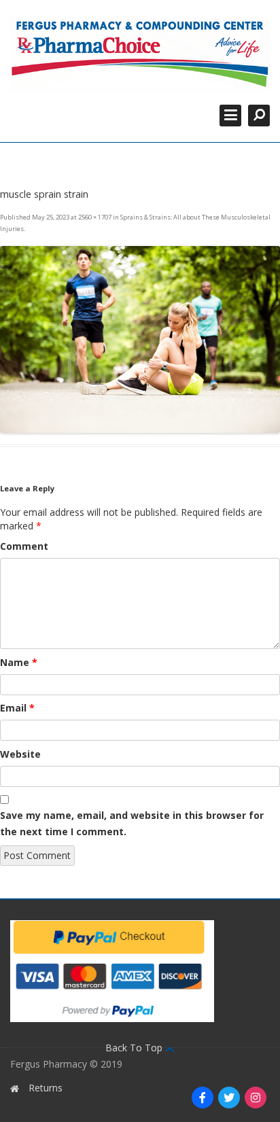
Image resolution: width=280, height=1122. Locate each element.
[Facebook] (202, 1097)
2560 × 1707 (94, 217)
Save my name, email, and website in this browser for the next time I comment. (132, 823)
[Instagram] (255, 1097)
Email (17, 707)
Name (18, 662)
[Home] (140, 54)
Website (20, 754)
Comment (24, 546)
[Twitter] (229, 1097)
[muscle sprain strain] (140, 339)
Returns (46, 1087)
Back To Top (135, 1047)
